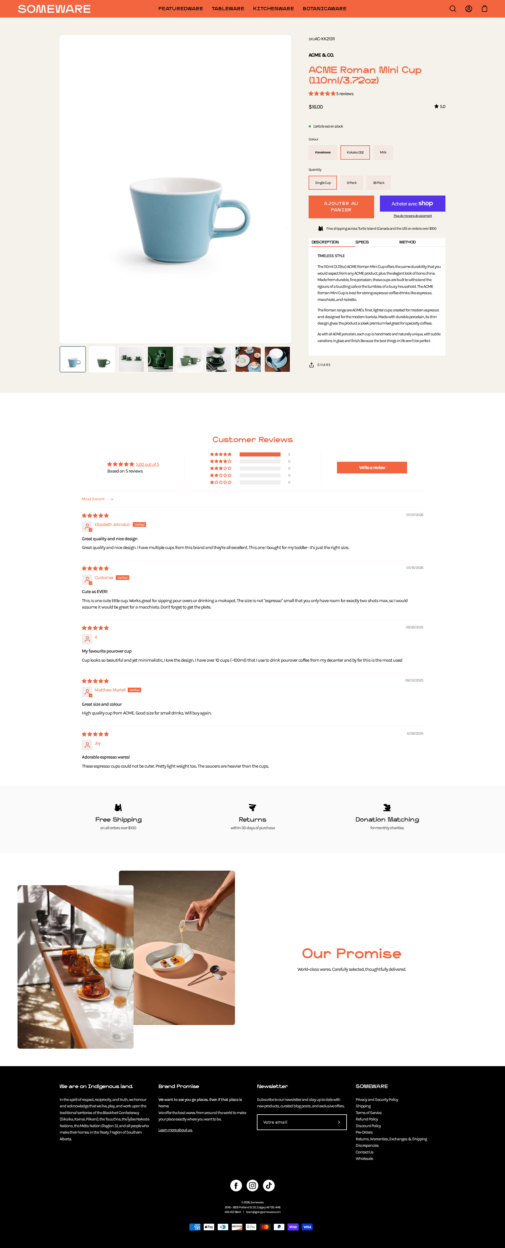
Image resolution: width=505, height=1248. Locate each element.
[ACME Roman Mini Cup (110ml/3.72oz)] (73, 359)
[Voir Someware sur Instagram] (252, 1185)
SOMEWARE (372, 1086)
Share (324, 364)
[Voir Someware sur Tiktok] (269, 1185)
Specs (362, 242)
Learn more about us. (175, 1129)
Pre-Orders (364, 1132)
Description (325, 242)
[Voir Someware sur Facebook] (236, 1185)
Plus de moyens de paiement (413, 216)
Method (407, 242)
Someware (257, 1202)
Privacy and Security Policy (377, 1099)
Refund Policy (367, 1119)
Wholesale (364, 1158)
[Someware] (54, 9)
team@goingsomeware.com (263, 1212)
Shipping (363, 1106)
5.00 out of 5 (147, 464)
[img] (95, 515)
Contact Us (364, 1152)
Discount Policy (368, 1125)
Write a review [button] (372, 467)
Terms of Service (368, 1112)
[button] (322, 93)
